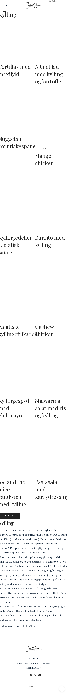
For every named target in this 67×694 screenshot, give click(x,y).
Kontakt (33, 658)
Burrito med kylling (50, 241)
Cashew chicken (44, 330)
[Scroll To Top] (62, 689)
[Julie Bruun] (34, 5)
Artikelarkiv (33, 668)
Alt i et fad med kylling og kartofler (49, 74)
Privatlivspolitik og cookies (33, 663)
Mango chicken (44, 159)
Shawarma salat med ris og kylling (50, 408)
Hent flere (10, 516)
